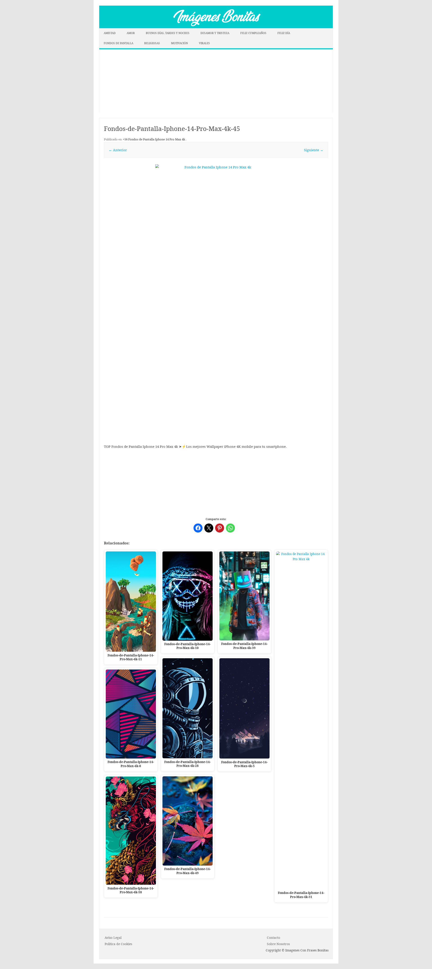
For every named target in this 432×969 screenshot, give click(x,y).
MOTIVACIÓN (179, 43)
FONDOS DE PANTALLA (118, 43)
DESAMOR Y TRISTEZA (214, 33)
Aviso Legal (113, 937)
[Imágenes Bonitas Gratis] (216, 27)
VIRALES (204, 43)
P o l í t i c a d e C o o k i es (118, 944)
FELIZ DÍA (283, 33)
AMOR (131, 33)
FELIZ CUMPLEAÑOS (253, 33)
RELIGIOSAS (152, 43)
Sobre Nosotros (278, 944)
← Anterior (118, 150)
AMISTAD (110, 33)
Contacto (273, 937)
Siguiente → (313, 150)
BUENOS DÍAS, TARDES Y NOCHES (167, 33)
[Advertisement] (216, 80)
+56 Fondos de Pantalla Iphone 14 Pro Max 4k (154, 139)
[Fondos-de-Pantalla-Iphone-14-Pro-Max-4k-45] (216, 272)
